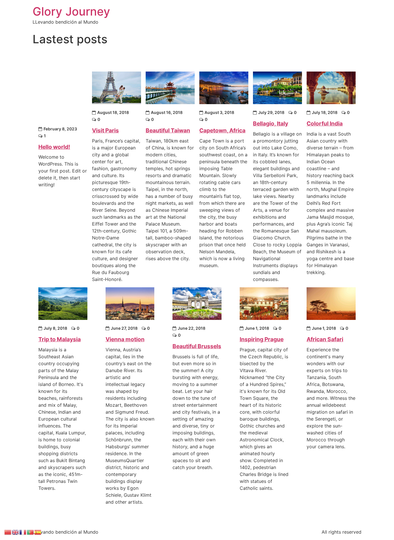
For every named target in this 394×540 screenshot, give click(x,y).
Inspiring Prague (262, 339)
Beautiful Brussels (196, 346)
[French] (23, 532)
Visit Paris (105, 130)
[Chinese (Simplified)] (8, 532)
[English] (15, 532)
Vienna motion (125, 339)
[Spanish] (38, 532)
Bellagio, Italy (270, 123)
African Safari (325, 339)
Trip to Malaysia (59, 339)
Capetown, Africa (222, 130)
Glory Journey (71, 11)
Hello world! (54, 146)
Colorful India (325, 123)
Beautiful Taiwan (168, 130)
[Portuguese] (30, 532)
